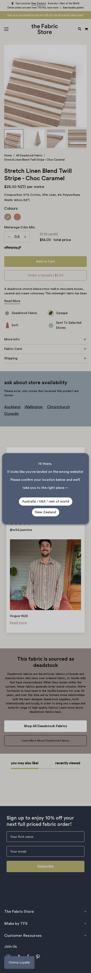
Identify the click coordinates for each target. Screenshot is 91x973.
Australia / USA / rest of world (45, 501)
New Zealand (45, 512)
